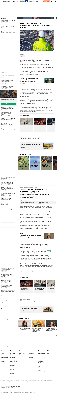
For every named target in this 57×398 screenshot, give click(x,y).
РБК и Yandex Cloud (4, 303)
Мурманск (12, 373)
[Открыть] (8, 1)
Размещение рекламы (41, 356)
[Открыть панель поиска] (53, 1)
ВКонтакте (21, 352)
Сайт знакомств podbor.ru (42, 367)
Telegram (20, 354)
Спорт (2, 28)
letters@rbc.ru (7, 383)
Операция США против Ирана (25, 187)
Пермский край (12, 364)
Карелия (11, 372)
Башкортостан (12, 357)
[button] (51, 1)
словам (23, 99)
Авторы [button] (21, 296)
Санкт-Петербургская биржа (17, 386)
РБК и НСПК (3, 179)
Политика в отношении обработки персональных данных (11, 392)
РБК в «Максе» (25, 115)
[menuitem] (15, 1)
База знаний (3, 361)
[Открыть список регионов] (51, 1)
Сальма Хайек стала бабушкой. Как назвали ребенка (24, 329)
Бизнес (2, 135)
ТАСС (34, 61)
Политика (2, 22)
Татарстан (12, 366)
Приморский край (13, 374)
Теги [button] (21, 135)
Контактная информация (41, 353)
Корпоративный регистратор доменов (41, 362)
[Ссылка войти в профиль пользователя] (55, 1)
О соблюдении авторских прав (18, 390)
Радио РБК (6, 1)
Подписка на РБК (31, 353)
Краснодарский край (13, 361)
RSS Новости (30, 358)
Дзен (20, 356)
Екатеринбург (12, 353)
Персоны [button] (28, 296)
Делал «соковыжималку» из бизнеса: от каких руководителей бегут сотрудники (37, 330)
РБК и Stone (3, 77)
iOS (47, 352)
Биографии (3, 360)
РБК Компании (3, 297)
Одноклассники (21, 353)
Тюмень (11, 368)
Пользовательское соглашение (30, 390)
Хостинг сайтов (40, 363)
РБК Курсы (39, 370)
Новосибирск (12, 354)
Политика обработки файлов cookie (28, 392)
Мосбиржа (11, 386)
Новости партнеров (24, 154)
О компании (39, 352)
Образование (34, 332)
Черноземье (12, 369)
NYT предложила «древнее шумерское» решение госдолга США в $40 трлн (30, 235)
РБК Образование (4, 362)
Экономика (3, 292)
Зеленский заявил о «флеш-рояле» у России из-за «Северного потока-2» (29, 80)
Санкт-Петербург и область (14, 352)
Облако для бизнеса (41, 360)
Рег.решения (40, 364)
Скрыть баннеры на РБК (32, 352)
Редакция (39, 354)
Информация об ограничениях (6, 390)
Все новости (4, 18)
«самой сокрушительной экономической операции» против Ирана (35, 250)
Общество (3, 83)
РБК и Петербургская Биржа (5, 277)
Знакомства (39, 366)
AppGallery (48, 354)
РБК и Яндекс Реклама (4, 205)
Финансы (2, 358)
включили (30, 89)
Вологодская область (13, 358)
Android (48, 353)
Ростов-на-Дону (12, 365)
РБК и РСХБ (3, 120)
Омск (11, 356)
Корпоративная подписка (32, 354)
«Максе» (37, 271)
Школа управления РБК (41, 371)
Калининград (12, 360)
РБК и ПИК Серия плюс (5, 195)
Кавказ (11, 370)
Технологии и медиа (4, 115)
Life (18, 330)
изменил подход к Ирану (40, 243)
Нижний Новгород (13, 362)
